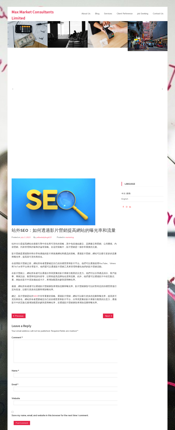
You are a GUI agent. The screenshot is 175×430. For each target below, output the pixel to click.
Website (16, 398)
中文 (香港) (126, 193)
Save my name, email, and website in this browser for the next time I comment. (50, 415)
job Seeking (142, 13)
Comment (17, 337)
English (125, 199)
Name (15, 370)
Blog (97, 13)
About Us (85, 13)
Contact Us (158, 13)
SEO (35, 296)
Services (108, 13)
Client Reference (125, 13)
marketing (69, 237)
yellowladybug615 (43, 237)
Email (15, 384)
